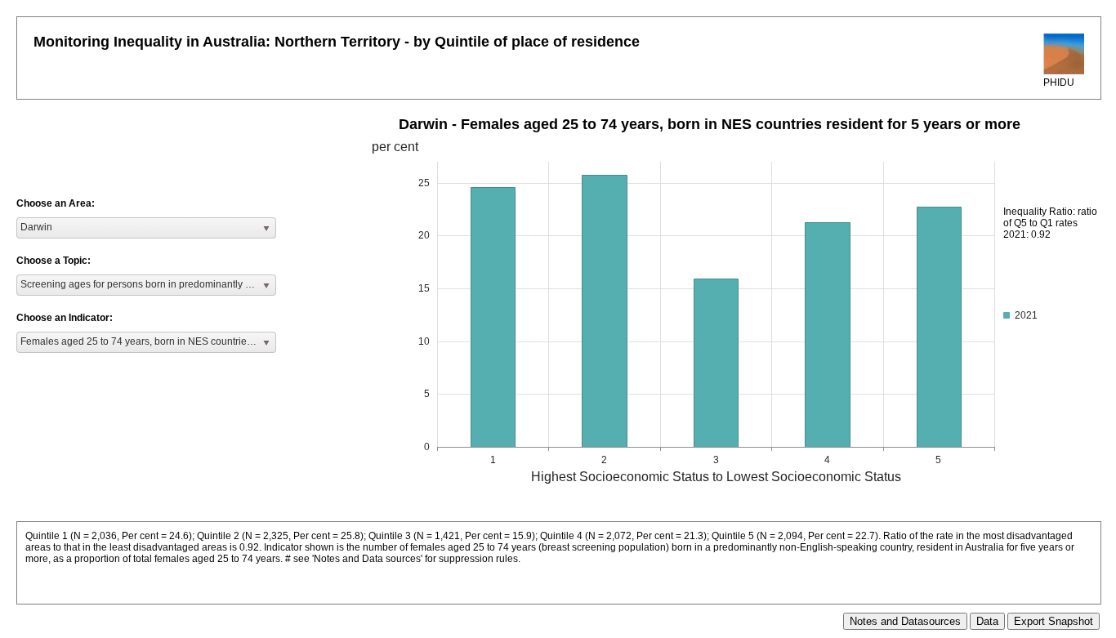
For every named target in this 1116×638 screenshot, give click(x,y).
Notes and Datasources (905, 621)
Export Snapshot (1053, 621)
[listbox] (146, 228)
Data (987, 621)
